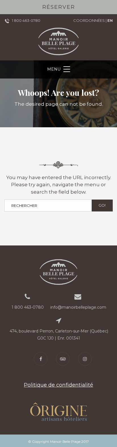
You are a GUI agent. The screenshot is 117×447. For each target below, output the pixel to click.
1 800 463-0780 (26, 20)
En (110, 20)
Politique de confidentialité (58, 385)
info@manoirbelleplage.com (78, 307)
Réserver (58, 7)
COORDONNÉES (89, 20)
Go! (102, 205)
